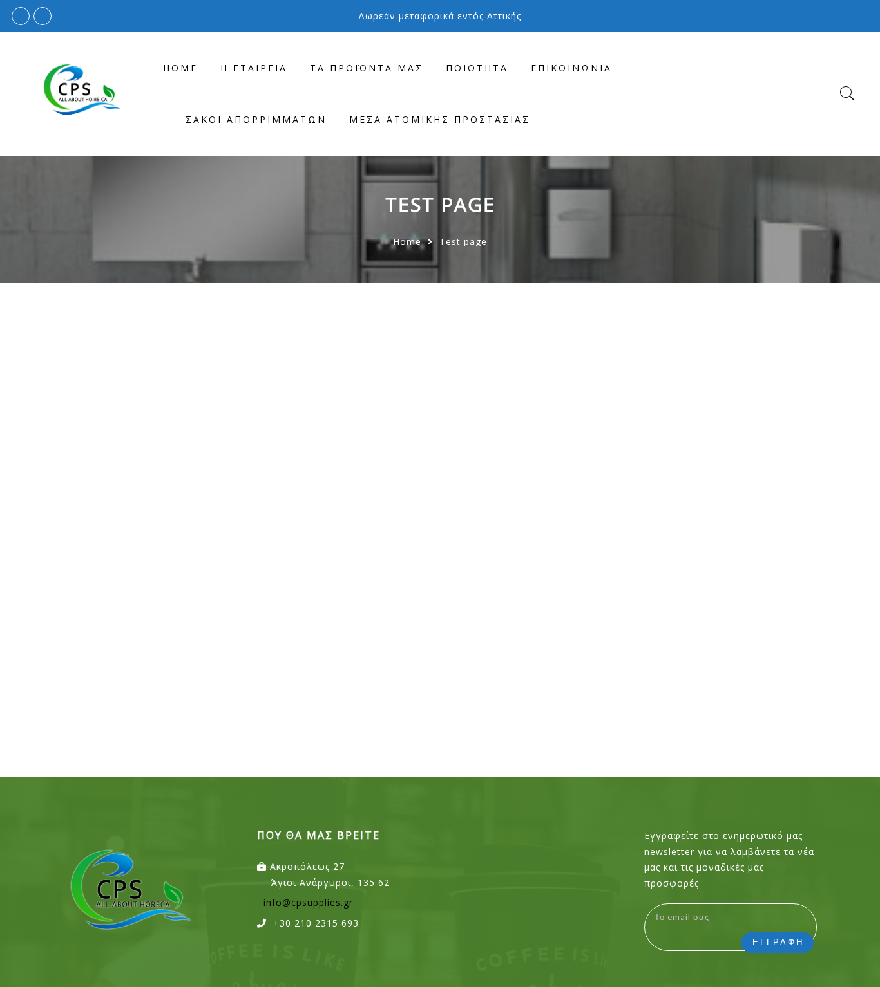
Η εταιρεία (253, 68)
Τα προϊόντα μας (366, 68)
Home (180, 68)
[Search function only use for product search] (847, 93)
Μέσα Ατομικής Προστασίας (439, 119)
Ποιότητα (477, 68)
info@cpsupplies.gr (308, 902)
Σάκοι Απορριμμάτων (256, 119)
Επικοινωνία (571, 68)
